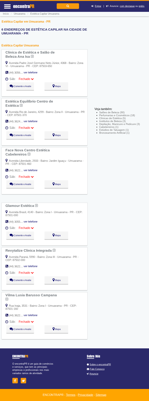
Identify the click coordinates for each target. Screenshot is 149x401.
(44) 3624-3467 (18, 121)
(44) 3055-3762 (18, 221)
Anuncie (94, 373)
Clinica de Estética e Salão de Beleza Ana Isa (30, 54)
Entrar (98, 6)
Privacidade (85, 394)
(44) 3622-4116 (18, 266)
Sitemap (101, 394)
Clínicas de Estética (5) (112, 118)
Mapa (58, 86)
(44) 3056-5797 (18, 72)
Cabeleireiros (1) (108, 126)
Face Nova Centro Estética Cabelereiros (27, 152)
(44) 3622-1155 (18, 315)
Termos (70, 394)
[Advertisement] (116, 69)
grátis (141, 6)
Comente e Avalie (22, 86)
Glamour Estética (20, 206)
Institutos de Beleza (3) (112, 121)
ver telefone (30, 72)
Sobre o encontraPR (100, 364)
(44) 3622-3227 (18, 170)
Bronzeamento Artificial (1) (114, 132)
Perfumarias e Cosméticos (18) (117, 115)
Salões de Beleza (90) (112, 112)
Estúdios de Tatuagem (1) (114, 129)
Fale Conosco (97, 369)
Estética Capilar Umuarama (44, 13)
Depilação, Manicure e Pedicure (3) (119, 124)
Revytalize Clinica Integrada (29, 250)
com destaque (127, 6)
